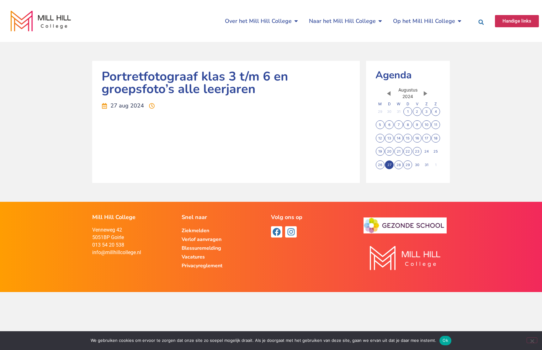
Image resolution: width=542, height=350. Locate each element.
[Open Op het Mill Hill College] (459, 21)
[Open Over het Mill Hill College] (296, 21)
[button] (481, 22)
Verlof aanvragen (201, 239)
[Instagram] (290, 232)
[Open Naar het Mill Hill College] (380, 21)
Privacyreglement (202, 265)
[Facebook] (276, 232)
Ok (445, 340)
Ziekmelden (195, 230)
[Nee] (532, 340)
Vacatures (193, 256)
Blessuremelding (201, 248)
